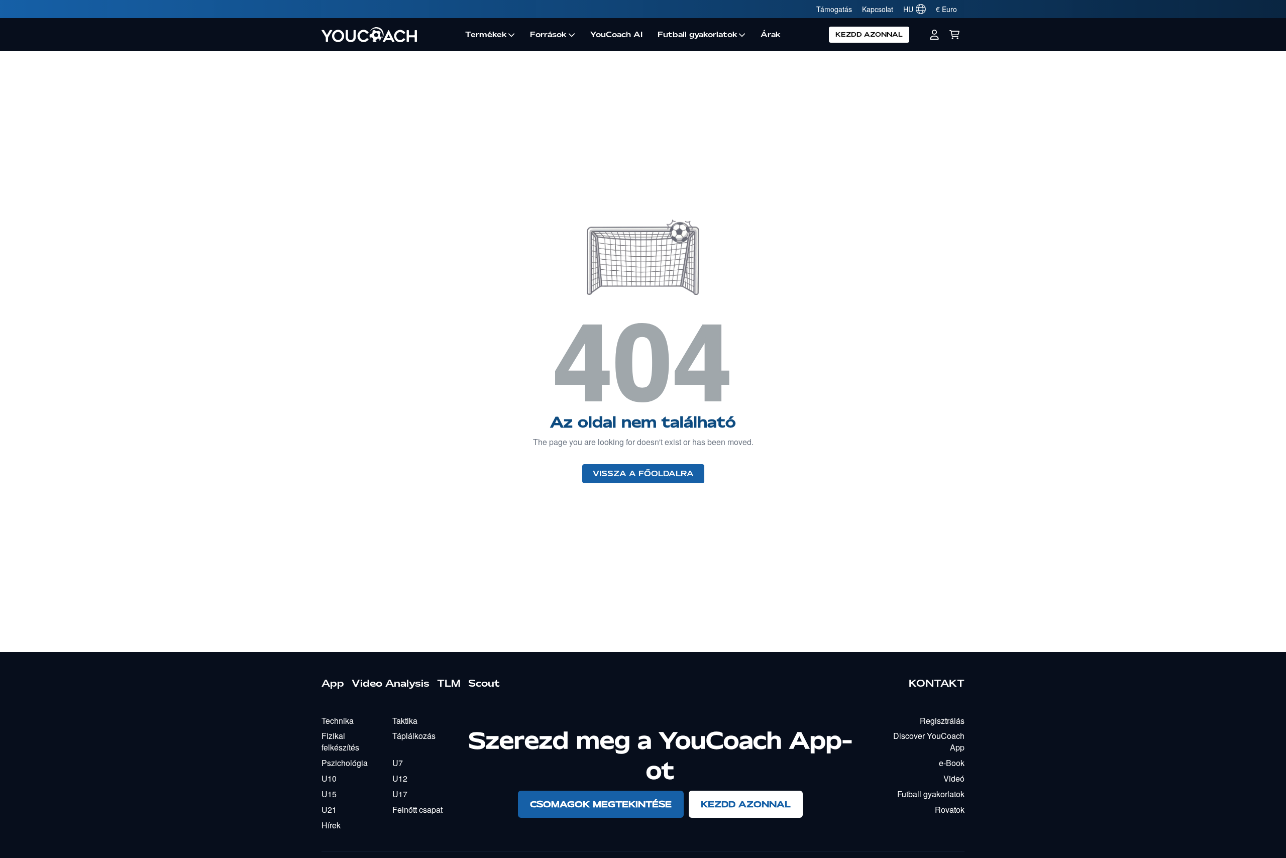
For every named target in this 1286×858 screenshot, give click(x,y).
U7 (397, 763)
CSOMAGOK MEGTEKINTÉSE (601, 804)
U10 (329, 778)
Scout (484, 683)
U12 (399, 778)
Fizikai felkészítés (340, 741)
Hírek (331, 825)
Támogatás (834, 9)
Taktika (404, 720)
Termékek (486, 35)
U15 (329, 794)
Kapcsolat (877, 9)
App (333, 683)
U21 (329, 809)
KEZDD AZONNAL (869, 34)
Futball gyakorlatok (697, 35)
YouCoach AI (616, 35)
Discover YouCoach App (928, 741)
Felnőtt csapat (417, 809)
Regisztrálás (942, 720)
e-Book (951, 763)
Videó (953, 778)
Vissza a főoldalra (643, 474)
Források (548, 35)
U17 (399, 794)
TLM (449, 683)
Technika (338, 720)
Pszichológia (345, 763)
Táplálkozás (414, 735)
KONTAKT (936, 683)
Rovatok (949, 809)
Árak (771, 35)
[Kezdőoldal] (390, 34)
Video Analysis (391, 683)
